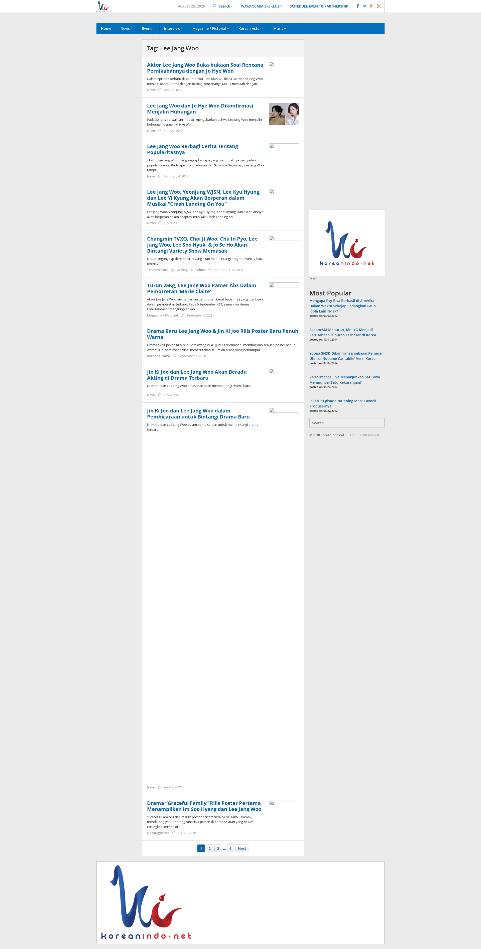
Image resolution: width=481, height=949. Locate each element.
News (151, 89)
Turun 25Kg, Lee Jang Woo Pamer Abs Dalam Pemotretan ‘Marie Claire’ (201, 288)
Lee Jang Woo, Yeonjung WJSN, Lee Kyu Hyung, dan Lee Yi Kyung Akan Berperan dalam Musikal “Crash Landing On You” (204, 197)
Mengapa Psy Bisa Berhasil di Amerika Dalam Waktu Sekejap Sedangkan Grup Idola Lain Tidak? (342, 305)
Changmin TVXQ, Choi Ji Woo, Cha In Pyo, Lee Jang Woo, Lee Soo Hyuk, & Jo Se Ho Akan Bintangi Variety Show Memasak (202, 244)
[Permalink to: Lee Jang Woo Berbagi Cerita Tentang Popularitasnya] (284, 154)
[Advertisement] (116, 125)
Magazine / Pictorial (162, 315)
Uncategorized (158, 832)
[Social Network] (368, 6)
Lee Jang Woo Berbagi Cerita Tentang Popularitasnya (192, 149)
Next (242, 848)
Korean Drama (158, 356)
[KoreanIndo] (103, 6)
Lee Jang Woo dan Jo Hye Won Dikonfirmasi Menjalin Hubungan (200, 108)
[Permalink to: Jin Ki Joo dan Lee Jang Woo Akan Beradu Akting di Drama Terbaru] (284, 379)
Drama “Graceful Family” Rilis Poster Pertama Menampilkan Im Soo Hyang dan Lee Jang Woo (204, 806)
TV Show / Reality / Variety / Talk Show (176, 269)
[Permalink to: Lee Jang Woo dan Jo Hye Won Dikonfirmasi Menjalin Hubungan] (284, 113)
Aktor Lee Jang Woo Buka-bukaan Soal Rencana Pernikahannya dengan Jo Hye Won (205, 67)
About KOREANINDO (365, 435)
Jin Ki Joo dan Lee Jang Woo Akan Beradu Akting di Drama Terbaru (197, 374)
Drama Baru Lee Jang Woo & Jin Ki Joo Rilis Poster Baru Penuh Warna (222, 334)
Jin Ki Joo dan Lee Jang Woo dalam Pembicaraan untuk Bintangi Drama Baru (198, 413)
